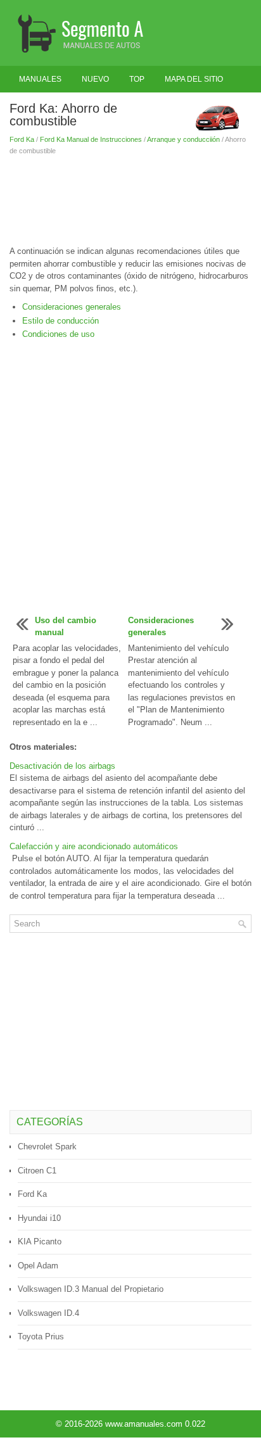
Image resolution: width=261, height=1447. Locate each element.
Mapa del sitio (194, 79)
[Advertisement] (130, 201)
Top (136, 79)
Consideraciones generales (71, 307)
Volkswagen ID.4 (48, 1313)
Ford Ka (22, 139)
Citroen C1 (37, 1170)
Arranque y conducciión (183, 139)
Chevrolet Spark (47, 1146)
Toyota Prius (41, 1336)
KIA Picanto (39, 1241)
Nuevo (95, 79)
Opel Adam (38, 1265)
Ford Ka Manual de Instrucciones (91, 139)
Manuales (40, 79)
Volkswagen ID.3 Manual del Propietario (90, 1289)
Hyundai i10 (39, 1218)
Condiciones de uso (58, 334)
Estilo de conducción (60, 320)
